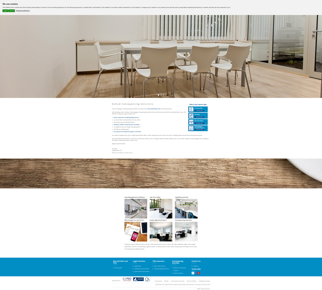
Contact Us (196, 266)
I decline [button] (11, 10)
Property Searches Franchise (141, 268)
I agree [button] (5, 10)
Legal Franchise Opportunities (141, 271)
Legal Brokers (137, 266)
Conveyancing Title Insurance (161, 268)
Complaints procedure (204, 281)
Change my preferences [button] (23, 10)
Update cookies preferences (203, 288)
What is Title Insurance (159, 266)
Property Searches (178, 273)
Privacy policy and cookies (177, 281)
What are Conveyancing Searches (179, 269)
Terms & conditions (191, 281)
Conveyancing (158, 281)
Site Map (166, 281)
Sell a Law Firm (118, 268)
